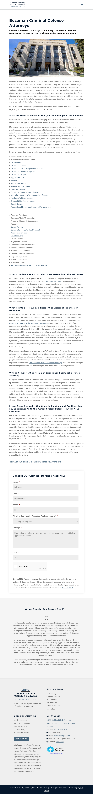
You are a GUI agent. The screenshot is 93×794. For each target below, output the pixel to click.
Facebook (60, 741)
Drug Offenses (16, 204)
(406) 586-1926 (60, 729)
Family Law (51, 709)
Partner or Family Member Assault (25, 192)
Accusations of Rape (19, 233)
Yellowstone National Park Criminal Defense (29, 265)
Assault (14, 180)
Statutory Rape (17, 236)
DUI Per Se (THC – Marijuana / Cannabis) (27, 168)
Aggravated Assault (19, 183)
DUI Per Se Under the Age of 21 (23, 171)
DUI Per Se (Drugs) (18, 174)
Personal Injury (52, 693)
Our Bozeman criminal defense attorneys (45, 362)
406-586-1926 (67, 588)
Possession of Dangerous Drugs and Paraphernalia (31, 207)
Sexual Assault (17, 227)
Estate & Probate (53, 706)
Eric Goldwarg (19, 729)
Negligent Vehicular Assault (22, 198)
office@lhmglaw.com (62, 735)
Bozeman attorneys (53, 281)
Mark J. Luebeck (20, 720)
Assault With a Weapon (20, 186)
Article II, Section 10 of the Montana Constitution (29, 323)
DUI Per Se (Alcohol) (19, 165)
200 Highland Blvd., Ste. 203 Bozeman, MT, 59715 (60, 723)
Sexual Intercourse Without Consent (25, 230)
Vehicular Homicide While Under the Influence (29, 195)
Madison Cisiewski (21, 732)
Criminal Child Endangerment (22, 201)
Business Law (51, 703)
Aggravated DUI (17, 177)
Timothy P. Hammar (22, 723)
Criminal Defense (53, 696)
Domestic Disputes (18, 189)
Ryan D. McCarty (20, 726)
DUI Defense (16, 162)
